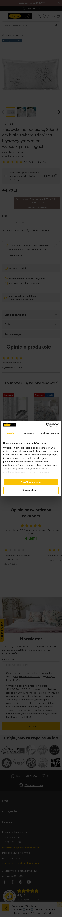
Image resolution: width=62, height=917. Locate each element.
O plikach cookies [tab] (50, 433)
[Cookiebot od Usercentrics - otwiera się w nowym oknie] (46, 425)
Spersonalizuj (29, 490)
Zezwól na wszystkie (31, 482)
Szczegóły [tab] (29, 433)
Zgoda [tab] (10, 433)
